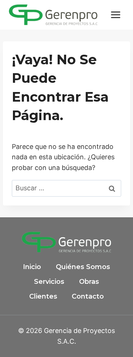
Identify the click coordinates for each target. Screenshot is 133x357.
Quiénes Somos (83, 267)
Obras (89, 282)
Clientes (43, 296)
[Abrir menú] (115, 14)
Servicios (49, 282)
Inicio (32, 267)
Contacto (88, 296)
